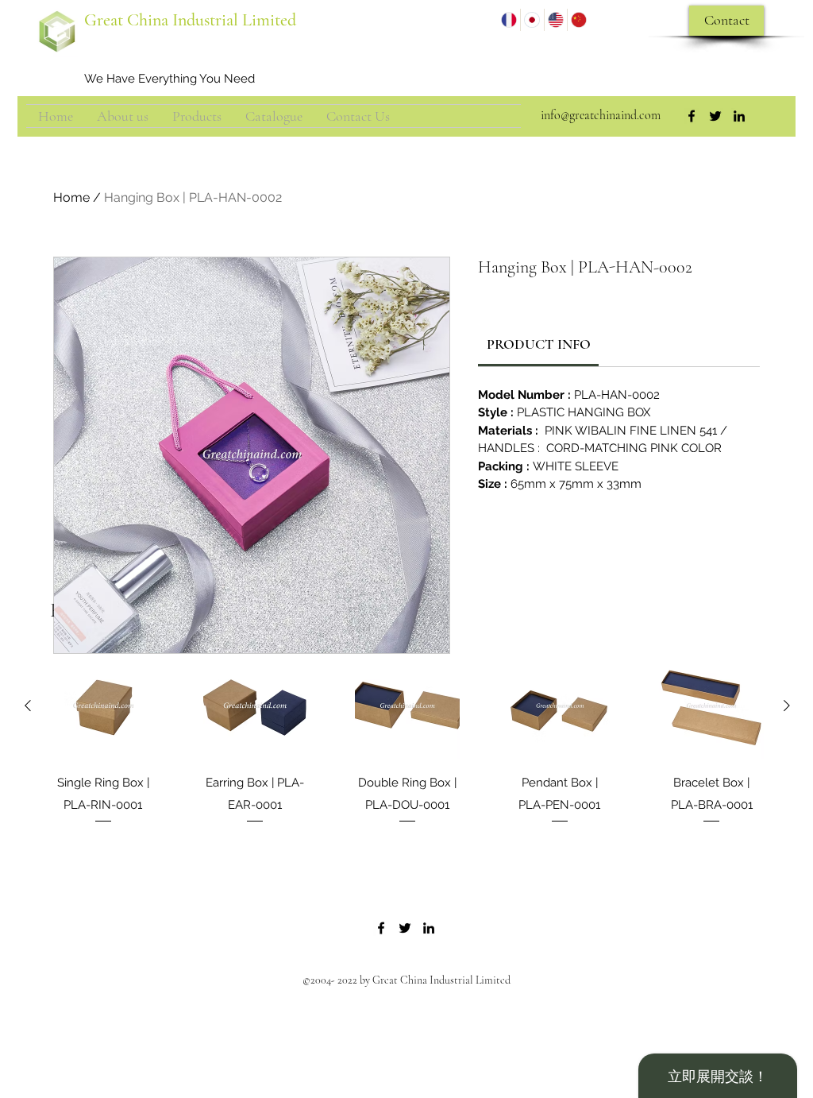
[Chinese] (578, 20)
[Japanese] (531, 20)
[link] (539, 344)
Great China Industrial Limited (190, 20)
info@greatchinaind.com (601, 115)
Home (71, 197)
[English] (555, 20)
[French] (509, 20)
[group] (407, 751)
